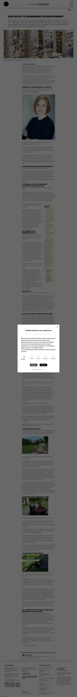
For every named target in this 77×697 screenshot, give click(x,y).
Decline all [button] (33, 365)
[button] (38, 369)
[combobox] (57, 326)
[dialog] (38, 348)
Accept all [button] (43, 365)
